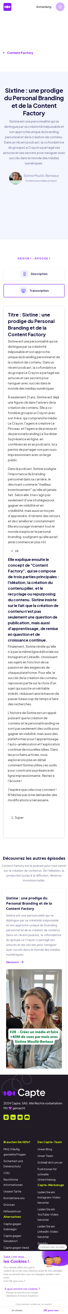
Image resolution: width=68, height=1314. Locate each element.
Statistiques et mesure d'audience (22, 1296)
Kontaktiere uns (14, 1198)
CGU (6, 1173)
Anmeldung (43, 7)
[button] (60, 6)
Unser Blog (44, 1149)
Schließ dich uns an (49, 1162)
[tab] (34, 274)
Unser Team (45, 1156)
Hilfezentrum (12, 1211)
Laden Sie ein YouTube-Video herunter (48, 1214)
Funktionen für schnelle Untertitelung (47, 1174)
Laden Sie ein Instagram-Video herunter (49, 1197)
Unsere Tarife (12, 1191)
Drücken (9, 1204)
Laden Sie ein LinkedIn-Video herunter (47, 1231)
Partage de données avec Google (22, 1292)
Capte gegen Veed (16, 1247)
